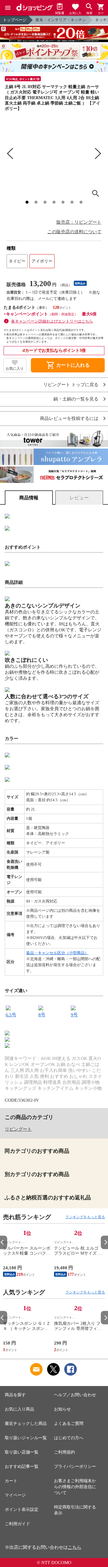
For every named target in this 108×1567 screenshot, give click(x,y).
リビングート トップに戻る (70, 385)
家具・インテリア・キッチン (60, 20)
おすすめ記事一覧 (21, 1466)
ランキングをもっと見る (85, 1217)
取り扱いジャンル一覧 (26, 1438)
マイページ (15, 1495)
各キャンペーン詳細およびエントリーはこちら (52, 321)
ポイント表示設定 (21, 1509)
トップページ (14, 20)
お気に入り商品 (19, 1409)
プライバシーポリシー (75, 1466)
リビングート (18, 1129)
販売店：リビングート (78, 222)
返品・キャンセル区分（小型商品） (57, 953)
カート (11, 1481)
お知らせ (62, 1409)
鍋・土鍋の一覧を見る (75, 399)
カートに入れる (68, 365)
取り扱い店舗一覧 (21, 1452)
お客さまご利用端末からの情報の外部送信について (75, 1487)
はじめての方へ (68, 1438)
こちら (74, 1547)
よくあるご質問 (68, 1423)
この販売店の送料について (74, 231)
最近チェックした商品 (26, 1423)
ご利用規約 (64, 1452)
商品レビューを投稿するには (69, 418)
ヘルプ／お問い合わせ (75, 1395)
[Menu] (8, 8)
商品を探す (15, 1395)
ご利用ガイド (17, 1524)
